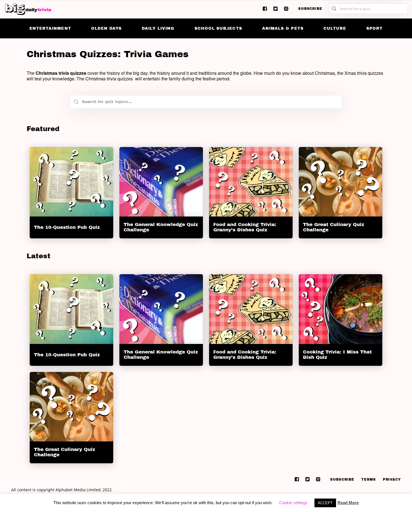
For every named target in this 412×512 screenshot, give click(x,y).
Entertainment (50, 28)
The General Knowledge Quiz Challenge (161, 227)
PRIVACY (392, 479)
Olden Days (106, 28)
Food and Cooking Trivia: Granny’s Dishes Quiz (244, 227)
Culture (334, 28)
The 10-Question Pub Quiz (67, 227)
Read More (348, 502)
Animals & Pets (283, 28)
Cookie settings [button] (293, 502)
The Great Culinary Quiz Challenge (333, 227)
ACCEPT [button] (325, 503)
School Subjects (218, 28)
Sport (374, 28)
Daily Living (158, 28)
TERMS (368, 479)
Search (76, 103)
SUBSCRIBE (310, 9)
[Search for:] (206, 100)
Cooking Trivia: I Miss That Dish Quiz (337, 354)
